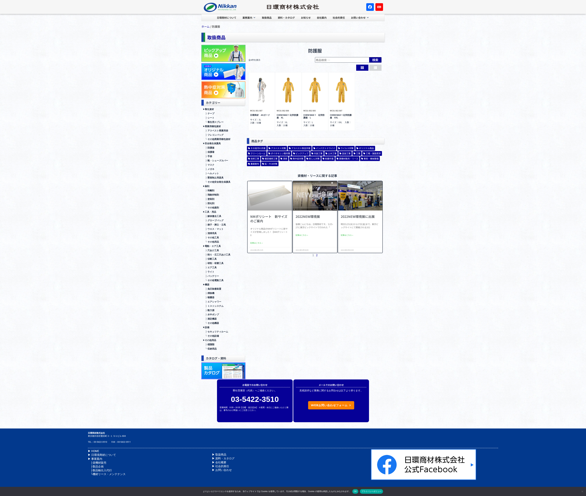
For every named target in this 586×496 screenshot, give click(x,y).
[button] (249, 17)
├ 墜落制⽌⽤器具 (213, 177)
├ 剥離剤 (208, 190)
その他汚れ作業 (258, 148)
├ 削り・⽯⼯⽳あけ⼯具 (216, 254)
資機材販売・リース (348, 158)
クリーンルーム (258, 153)
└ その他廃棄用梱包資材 (216, 139)
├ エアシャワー (212, 301)
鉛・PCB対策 (271, 163)
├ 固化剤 (208, 203)
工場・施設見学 (373, 153)
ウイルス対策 (347, 148)
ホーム (205, 26)
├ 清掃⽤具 (210, 233)
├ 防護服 (208, 147)
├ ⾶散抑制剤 (211, 194)
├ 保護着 (208, 152)
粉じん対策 (314, 158)
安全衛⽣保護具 (212, 143)
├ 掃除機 (208, 293)
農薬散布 (255, 163)
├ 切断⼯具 (210, 259)
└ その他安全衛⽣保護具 (216, 182)
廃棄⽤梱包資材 (212, 126)
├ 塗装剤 (208, 199)
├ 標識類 (208, 344)
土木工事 (332, 153)
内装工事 (318, 153)
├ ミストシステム (213, 306)
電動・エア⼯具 (212, 246)
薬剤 (206, 186)
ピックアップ (302, 153)
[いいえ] (582, 491)
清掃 (285, 158)
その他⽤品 (209, 340)
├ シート (208, 117)
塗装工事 (346, 153)
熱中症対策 (298, 158)
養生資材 (208, 109)
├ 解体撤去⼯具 (212, 216)
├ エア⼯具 (210, 267)
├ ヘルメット (211, 173)
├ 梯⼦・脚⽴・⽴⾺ (214, 224)
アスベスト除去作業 (300, 148)
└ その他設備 (211, 336)
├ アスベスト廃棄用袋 (215, 130)
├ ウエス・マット (213, 229)
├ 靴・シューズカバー (215, 160)
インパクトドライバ (325, 148)
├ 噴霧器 (208, 297)
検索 (375, 60)
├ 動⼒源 (208, 310)
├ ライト (208, 271)
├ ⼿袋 (207, 156)
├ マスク (208, 164)
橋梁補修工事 (271, 158)
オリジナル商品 (366, 148)
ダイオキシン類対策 (280, 153)
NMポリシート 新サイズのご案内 (268, 218)
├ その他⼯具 (211, 237)
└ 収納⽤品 (210, 348)
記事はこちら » (256, 243)
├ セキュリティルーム (215, 331)
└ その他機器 (211, 323)
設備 (206, 327)
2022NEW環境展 (308, 216)
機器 (206, 284)
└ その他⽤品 (211, 241)
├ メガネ (208, 169)
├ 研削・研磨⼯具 (213, 263)
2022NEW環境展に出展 (358, 216)
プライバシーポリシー (371, 491)
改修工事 (255, 158)
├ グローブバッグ (213, 220)
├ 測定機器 (210, 318)
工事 (358, 153)
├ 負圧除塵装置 (212, 288)
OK (355, 491)
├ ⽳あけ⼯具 (211, 250)
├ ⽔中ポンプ (211, 314)
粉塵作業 (329, 158)
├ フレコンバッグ (213, 135)
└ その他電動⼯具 (213, 280)
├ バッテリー (211, 276)
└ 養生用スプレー (213, 122)
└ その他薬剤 (211, 207)
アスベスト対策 (278, 148)
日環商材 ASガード (260, 115)
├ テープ (208, 113)
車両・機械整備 (371, 158)
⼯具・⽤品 (209, 211)
